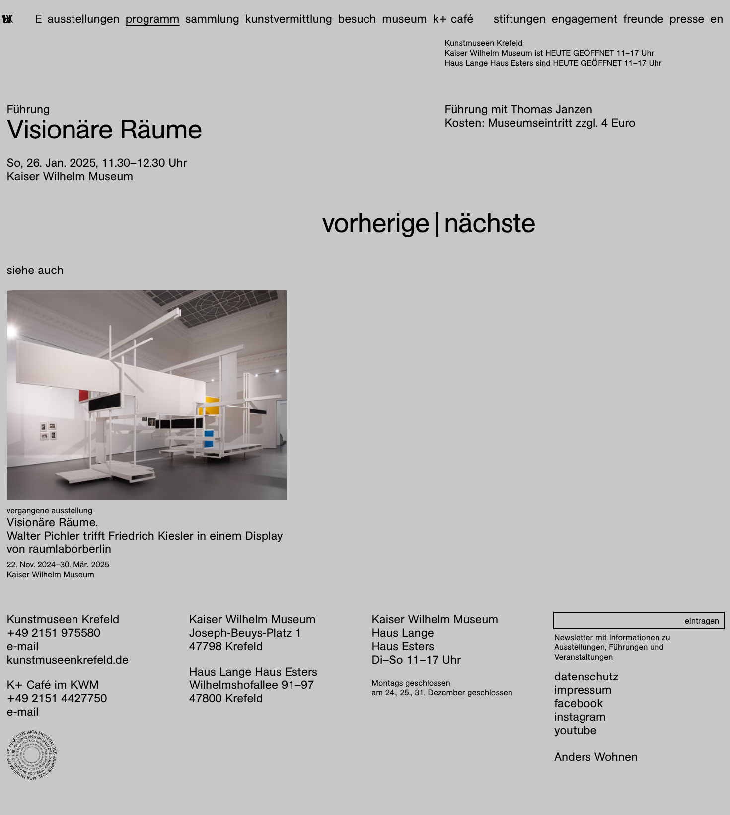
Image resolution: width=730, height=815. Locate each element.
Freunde (643, 18)
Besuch (357, 18)
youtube (575, 730)
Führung (28, 109)
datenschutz (586, 676)
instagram (580, 716)
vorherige (376, 223)
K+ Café (453, 18)
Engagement (584, 18)
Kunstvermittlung (288, 18)
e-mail (23, 646)
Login (714, 798)
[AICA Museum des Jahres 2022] (91, 755)
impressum (583, 689)
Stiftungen (520, 18)
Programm (153, 18)
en (716, 18)
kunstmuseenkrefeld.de (68, 659)
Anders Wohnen (596, 756)
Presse (686, 18)
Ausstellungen (83, 18)
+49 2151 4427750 (57, 698)
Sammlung (212, 18)
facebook (578, 703)
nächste (489, 223)
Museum (404, 18)
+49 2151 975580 (54, 632)
